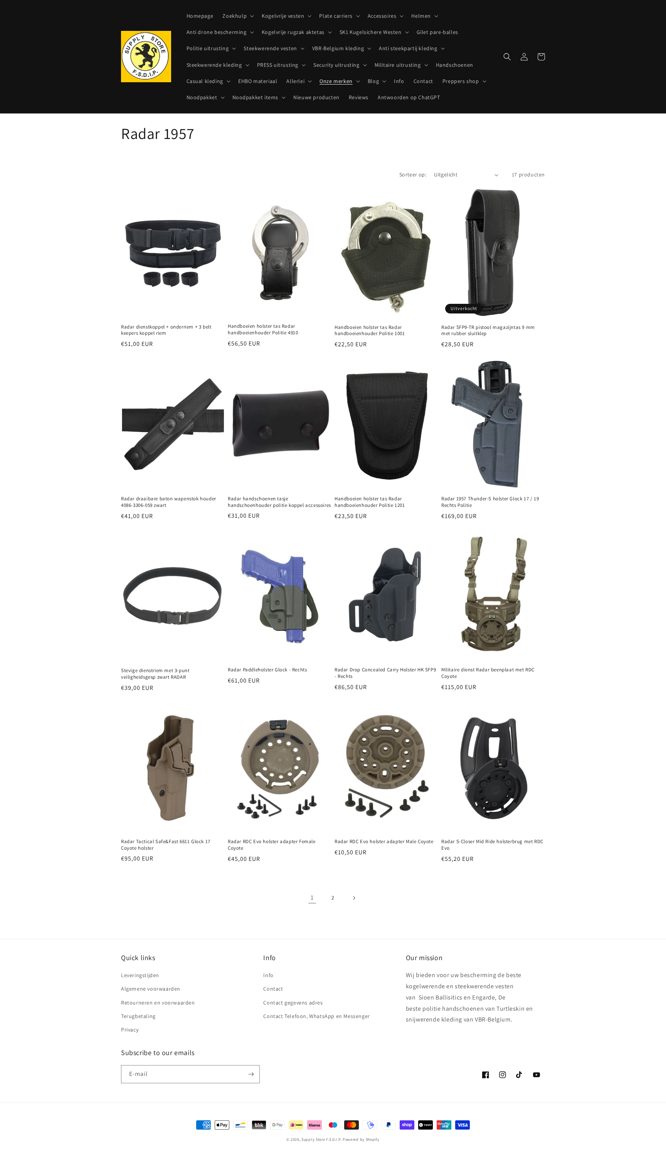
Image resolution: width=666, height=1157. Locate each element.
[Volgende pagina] (353, 897)
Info (268, 975)
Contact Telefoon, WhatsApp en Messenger (316, 1016)
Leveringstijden (140, 975)
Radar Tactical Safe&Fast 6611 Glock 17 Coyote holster (165, 845)
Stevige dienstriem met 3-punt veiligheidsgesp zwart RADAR (155, 673)
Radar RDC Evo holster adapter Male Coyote (384, 842)
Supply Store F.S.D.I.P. (321, 1139)
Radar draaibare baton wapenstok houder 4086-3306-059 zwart (168, 502)
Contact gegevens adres (293, 1002)
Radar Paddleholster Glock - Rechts (267, 670)
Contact (273, 988)
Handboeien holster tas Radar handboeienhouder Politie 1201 (370, 502)
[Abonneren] (250, 1074)
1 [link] (312, 897)
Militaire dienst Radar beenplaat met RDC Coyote (488, 673)
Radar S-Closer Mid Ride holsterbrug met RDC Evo (492, 845)
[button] (237, 16)
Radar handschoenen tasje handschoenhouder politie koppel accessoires (279, 502)
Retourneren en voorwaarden (158, 1002)
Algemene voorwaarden (150, 988)
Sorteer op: (412, 174)
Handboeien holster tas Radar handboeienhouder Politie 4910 (263, 329)
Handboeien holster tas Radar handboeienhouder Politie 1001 (370, 330)
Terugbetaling (138, 1016)
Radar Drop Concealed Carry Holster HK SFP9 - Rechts (385, 673)
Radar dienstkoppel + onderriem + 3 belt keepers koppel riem (166, 330)
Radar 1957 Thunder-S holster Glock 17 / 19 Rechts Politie (490, 502)
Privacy (129, 1029)
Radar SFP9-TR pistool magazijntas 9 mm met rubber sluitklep (488, 330)
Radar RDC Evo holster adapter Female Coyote (272, 845)
